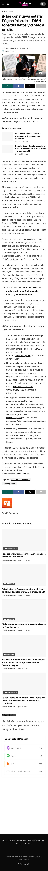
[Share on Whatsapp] (7, 86)
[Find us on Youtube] (25, 864)
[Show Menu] (3, 4)
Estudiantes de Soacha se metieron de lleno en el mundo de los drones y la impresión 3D (30, 148)
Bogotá (31, 840)
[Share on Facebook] (18, 86)
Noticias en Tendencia (20, 480)
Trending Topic (9, 483)
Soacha (11, 840)
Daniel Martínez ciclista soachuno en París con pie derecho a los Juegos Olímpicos (23, 725)
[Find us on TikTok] (28, 864)
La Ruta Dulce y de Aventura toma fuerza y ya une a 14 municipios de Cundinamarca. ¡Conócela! (23, 700)
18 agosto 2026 (22, 141)
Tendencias (9, 584)
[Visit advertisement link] (24, 804)
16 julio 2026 (23, 669)
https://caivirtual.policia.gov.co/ (15, 474)
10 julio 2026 (23, 707)
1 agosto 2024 (25, 48)
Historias (19, 843)
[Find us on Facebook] (18, 864)
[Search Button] (8, 4)
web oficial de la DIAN (23, 386)
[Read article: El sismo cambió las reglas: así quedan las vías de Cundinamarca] (24, 610)
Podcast (28, 843)
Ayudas (10, 12)
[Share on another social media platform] (41, 86)
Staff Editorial (10, 48)
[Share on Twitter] (30, 86)
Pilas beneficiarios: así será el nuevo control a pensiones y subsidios (28, 136)
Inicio (4, 12)
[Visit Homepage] (25, 4)
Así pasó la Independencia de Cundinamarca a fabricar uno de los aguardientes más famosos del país (23, 662)
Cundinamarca (10, 549)
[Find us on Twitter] (21, 864)
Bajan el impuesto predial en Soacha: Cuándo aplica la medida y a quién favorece (24, 291)
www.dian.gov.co (22, 355)
